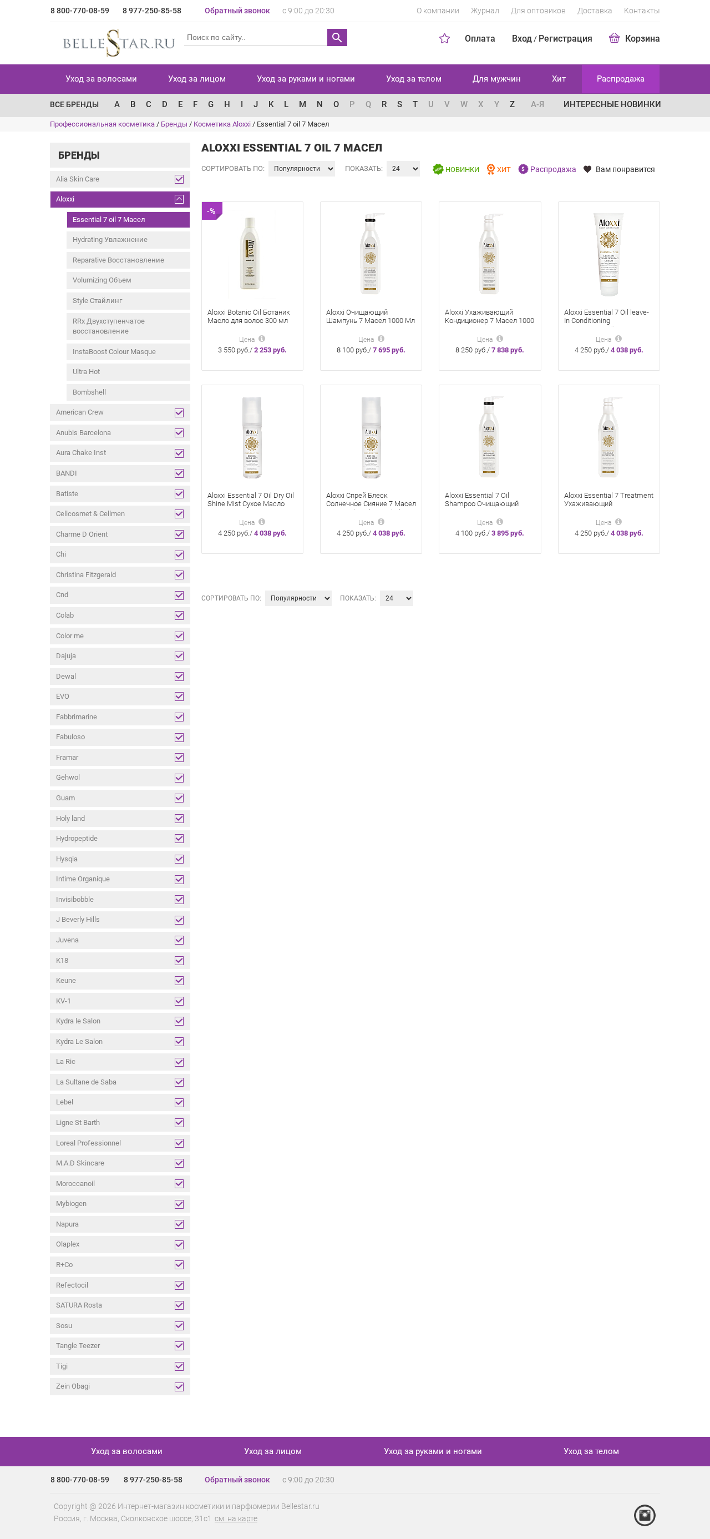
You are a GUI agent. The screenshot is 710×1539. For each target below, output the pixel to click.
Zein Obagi (73, 1386)
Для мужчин (497, 79)
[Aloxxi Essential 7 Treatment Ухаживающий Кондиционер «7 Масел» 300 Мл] (609, 436)
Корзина (642, 38)
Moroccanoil (75, 1183)
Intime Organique (83, 879)
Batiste (67, 494)
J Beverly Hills (78, 919)
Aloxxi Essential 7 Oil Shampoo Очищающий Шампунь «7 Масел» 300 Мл (485, 507)
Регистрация (565, 38)
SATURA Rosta (79, 1305)
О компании (438, 10)
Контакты (642, 10)
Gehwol (68, 777)
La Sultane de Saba (86, 1082)
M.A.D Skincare (80, 1163)
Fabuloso (70, 737)
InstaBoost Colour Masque (114, 351)
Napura (67, 1224)
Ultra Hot (86, 371)
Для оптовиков (538, 10)
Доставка (594, 10)
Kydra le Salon (78, 1021)
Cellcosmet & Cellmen (90, 513)
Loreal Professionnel (88, 1143)
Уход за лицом (197, 79)
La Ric (65, 1061)
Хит (559, 79)
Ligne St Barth (78, 1122)
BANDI (66, 473)
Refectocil (72, 1285)
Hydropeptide (77, 838)
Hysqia (67, 859)
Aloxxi (65, 199)
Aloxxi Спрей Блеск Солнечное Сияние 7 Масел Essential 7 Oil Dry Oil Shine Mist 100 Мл (371, 507)
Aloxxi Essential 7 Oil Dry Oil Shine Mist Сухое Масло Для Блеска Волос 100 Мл (250, 503)
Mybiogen (71, 1203)
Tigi (62, 1366)
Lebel (64, 1102)
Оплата (480, 38)
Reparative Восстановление (118, 260)
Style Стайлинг (97, 300)
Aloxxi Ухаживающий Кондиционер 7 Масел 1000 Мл (489, 320)
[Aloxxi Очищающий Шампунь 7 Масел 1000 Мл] (371, 253)
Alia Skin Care (77, 179)
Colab (65, 615)
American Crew (80, 412)
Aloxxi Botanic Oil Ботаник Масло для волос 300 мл (248, 316)
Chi (61, 554)
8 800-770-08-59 (79, 10)
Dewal (66, 676)
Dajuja (66, 656)
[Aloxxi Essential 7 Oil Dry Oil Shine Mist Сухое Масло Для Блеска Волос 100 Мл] (252, 436)
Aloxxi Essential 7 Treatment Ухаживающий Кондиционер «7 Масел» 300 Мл (608, 507)
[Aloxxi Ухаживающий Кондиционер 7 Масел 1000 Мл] (489, 253)
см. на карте (236, 1518)
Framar (67, 757)
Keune (66, 980)
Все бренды (74, 104)
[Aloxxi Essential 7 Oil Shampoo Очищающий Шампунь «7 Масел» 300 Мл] (490, 436)
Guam (65, 798)
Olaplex (67, 1244)
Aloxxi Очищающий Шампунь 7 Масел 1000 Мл (370, 316)
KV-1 (63, 1001)
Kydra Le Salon (79, 1041)
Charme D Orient (82, 534)
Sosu (64, 1325)
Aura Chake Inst (81, 452)
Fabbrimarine (76, 717)
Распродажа (621, 79)
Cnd (62, 595)
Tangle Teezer (78, 1345)
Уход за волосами (101, 79)
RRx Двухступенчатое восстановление (109, 326)
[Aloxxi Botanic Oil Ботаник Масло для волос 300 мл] (252, 253)
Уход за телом (414, 79)
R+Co (64, 1264)
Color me (70, 636)
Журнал (485, 10)
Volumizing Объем (102, 280)
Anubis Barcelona (83, 432)
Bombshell (89, 392)
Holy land (70, 818)
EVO (62, 696)
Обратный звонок (237, 10)
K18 (62, 960)
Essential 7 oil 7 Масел (109, 219)
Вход (522, 38)
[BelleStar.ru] (117, 41)
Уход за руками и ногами (306, 79)
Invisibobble (75, 899)
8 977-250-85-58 (152, 10)
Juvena (67, 940)
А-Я (537, 104)
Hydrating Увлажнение (110, 239)
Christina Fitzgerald (86, 575)
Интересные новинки (612, 104)
